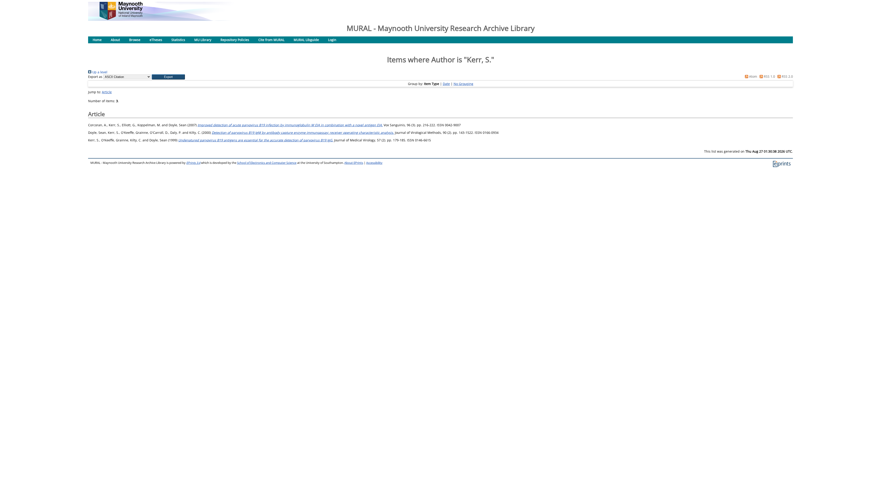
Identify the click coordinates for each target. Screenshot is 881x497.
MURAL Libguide (306, 40)
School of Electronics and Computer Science (266, 163)
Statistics (178, 40)
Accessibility (374, 163)
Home (97, 40)
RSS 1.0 (769, 76)
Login (332, 40)
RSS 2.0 (787, 76)
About (115, 40)
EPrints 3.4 (193, 163)
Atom (752, 76)
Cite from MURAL (271, 40)
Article (107, 92)
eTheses (156, 40)
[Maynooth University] (121, 18)
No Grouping (463, 84)
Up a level (99, 72)
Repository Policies (234, 40)
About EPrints (353, 163)
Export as (95, 76)
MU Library (202, 40)
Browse (134, 40)
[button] (168, 77)
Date (446, 84)
